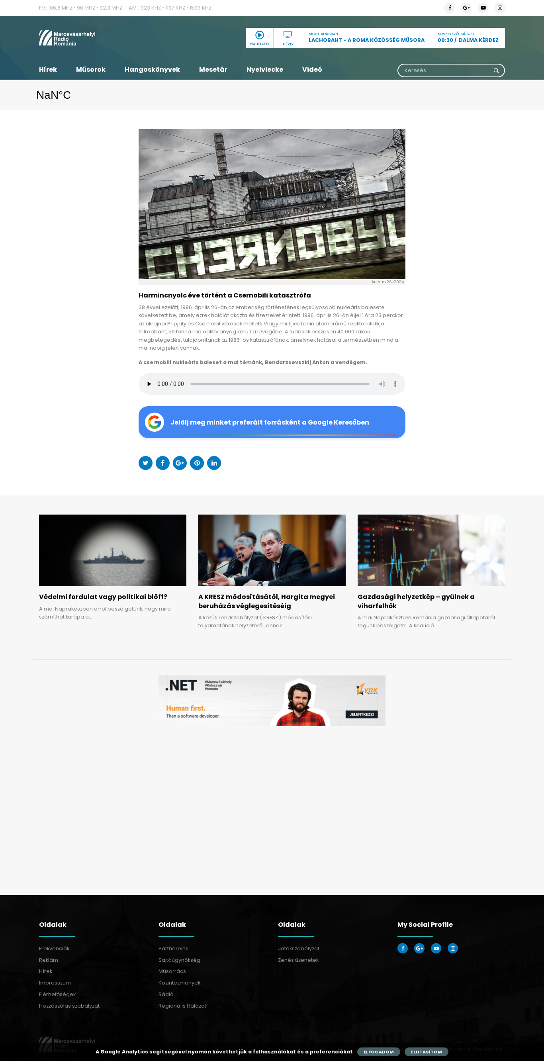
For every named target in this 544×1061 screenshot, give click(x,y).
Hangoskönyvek (152, 69)
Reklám (48, 960)
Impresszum (55, 982)
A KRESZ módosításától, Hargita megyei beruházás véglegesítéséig (266, 601)
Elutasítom (426, 1052)
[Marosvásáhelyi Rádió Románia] (112, 38)
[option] (272, 700)
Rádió (166, 994)
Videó (312, 69)
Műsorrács (172, 971)
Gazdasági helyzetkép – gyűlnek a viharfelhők (416, 601)
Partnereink (173, 948)
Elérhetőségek (57, 994)
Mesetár (213, 69)
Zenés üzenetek (298, 960)
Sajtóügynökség (179, 960)
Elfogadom (379, 1052)
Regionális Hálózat (182, 1005)
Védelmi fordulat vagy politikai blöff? (103, 596)
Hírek (48, 69)
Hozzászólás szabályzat (69, 1005)
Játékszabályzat (298, 948)
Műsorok (91, 69)
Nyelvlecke (265, 69)
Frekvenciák (54, 948)
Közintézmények (179, 982)
